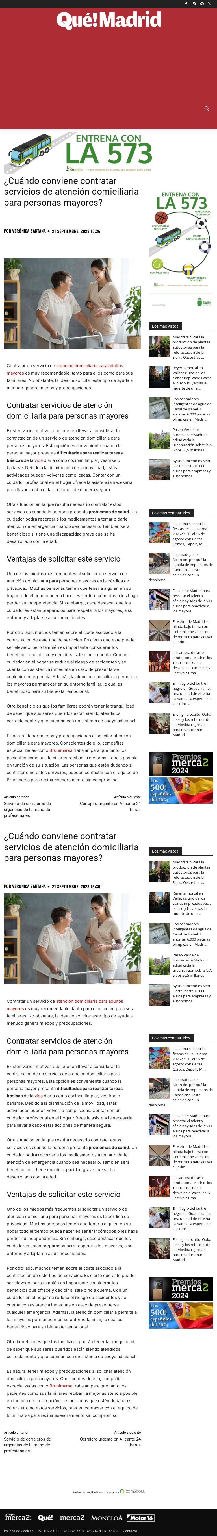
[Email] (87, 243)
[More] (101, 243)
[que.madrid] (108, 21)
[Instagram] (194, 4)
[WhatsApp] (48, 243)
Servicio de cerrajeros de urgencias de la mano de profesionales (27, 809)
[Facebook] (186, 4)
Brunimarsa (60, 750)
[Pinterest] (35, 243)
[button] (206, 108)
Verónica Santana (29, 231)
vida (38, 460)
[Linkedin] (74, 243)
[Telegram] (202, 4)
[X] (210, 4)
